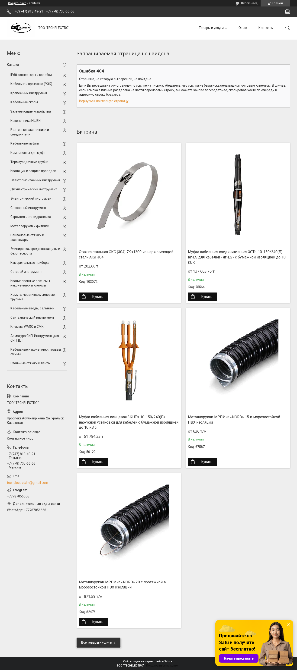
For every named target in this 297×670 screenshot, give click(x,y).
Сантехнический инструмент (32, 317)
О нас (243, 28)
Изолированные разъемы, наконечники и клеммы (30, 283)
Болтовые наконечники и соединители (29, 132)
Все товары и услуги (96, 642)
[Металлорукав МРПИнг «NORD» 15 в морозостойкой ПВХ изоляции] (238, 360)
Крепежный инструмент (28, 93)
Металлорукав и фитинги (29, 226)
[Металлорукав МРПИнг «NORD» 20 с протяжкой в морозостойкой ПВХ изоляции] (129, 525)
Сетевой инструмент (26, 272)
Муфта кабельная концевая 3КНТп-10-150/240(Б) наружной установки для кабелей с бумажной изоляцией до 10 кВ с (128, 422)
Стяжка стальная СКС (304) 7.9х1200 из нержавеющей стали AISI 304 (126, 254)
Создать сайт (17, 3)
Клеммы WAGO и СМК (27, 326)
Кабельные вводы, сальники (32, 308)
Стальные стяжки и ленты (30, 363)
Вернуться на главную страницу (104, 101)
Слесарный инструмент (28, 208)
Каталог (13, 64)
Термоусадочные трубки (29, 162)
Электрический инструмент (31, 198)
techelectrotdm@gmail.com (27, 482)
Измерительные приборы (29, 262)
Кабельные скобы (24, 102)
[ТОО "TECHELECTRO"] (21, 28)
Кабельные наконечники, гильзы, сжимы (35, 352)
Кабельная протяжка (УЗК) (31, 84)
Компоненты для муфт (27, 152)
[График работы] (287, 11)
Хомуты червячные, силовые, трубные (32, 297)
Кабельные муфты (24, 143)
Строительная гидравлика (30, 217)
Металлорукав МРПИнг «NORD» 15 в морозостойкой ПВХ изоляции (234, 419)
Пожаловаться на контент (163, 665)
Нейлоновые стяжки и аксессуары (27, 237)
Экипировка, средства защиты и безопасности (35, 251)
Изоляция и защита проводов (33, 171)
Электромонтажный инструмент (35, 180)
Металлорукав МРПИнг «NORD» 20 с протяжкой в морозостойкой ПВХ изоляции (122, 584)
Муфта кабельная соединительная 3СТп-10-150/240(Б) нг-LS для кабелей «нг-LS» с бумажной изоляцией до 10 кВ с (237, 257)
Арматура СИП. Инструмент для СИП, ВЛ (34, 338)
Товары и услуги (211, 28)
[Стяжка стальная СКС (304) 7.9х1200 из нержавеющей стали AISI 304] (129, 195)
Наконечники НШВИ (25, 121)
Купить (97, 297)
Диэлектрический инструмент (33, 189)
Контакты (265, 28)
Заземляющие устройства (30, 111)
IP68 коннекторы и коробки (31, 75)
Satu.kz (169, 661)
